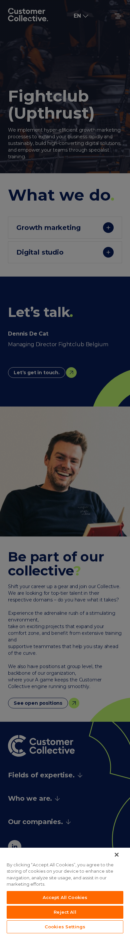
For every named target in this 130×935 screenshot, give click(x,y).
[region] (65, 891)
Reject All (65, 912)
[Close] (117, 855)
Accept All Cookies (65, 897)
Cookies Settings (65, 926)
